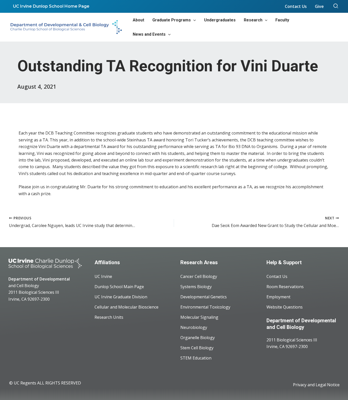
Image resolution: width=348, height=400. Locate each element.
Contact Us (276, 276)
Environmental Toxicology (205, 307)
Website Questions (284, 307)
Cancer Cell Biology (198, 276)
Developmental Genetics (203, 297)
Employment (278, 297)
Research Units (109, 317)
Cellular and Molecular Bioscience (126, 307)
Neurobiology (193, 327)
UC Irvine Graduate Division (121, 297)
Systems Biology (196, 286)
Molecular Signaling (199, 317)
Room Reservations (285, 286)
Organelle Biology (197, 337)
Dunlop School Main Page (119, 286)
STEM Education (195, 358)
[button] (336, 6)
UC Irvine (103, 276)
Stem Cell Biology (196, 348)
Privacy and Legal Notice (316, 385)
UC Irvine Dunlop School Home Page (51, 6)
